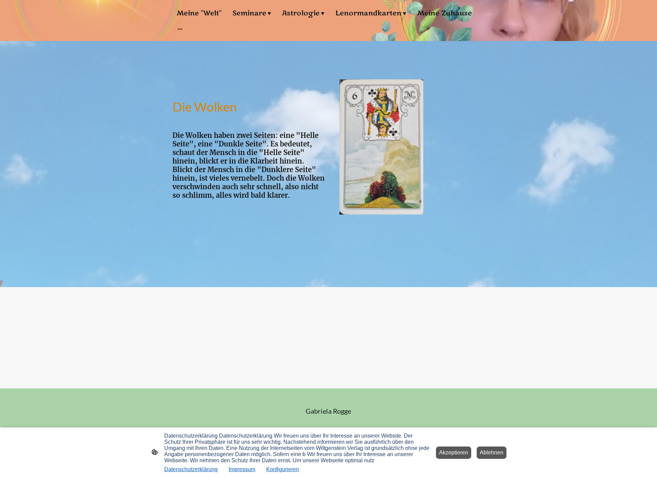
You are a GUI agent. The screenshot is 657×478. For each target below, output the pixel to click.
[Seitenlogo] (328, 420)
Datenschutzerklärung (191, 469)
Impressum (242, 469)
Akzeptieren (453, 452)
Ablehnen (491, 452)
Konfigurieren (282, 469)
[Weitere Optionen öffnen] (180, 28)
